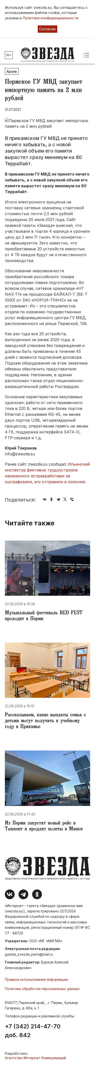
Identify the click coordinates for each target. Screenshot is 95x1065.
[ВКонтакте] (45, 499)
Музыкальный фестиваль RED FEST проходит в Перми (43, 616)
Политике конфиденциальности (50, 18)
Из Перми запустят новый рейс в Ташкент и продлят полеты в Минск (44, 826)
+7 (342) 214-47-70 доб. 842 (32, 1030)
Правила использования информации (36, 979)
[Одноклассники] (51, 499)
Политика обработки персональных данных (42, 989)
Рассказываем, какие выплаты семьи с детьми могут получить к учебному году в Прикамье (45, 721)
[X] (65, 499)
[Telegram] (58, 499)
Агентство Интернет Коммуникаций (35, 1058)
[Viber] (72, 499)
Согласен (47, 29)
